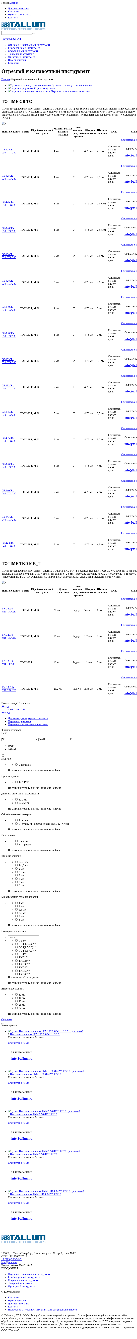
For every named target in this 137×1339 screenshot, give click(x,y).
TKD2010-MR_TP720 (8, 662)
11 (24, 709)
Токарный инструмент (21, 1283)
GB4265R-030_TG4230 (9, 230)
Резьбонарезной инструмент (24, 1277)
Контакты (13, 17)
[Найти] (33, 33)
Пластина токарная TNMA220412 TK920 (33, 1154)
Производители (17, 1300)
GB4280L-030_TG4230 (9, 256)
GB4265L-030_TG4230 (9, 203)
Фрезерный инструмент (21, 1286)
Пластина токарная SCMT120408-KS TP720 (35, 1034)
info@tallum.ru (22, 1058)
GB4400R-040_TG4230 (9, 492)
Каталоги (13, 11)
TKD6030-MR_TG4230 (9, 610)
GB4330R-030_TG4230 (9, 387)
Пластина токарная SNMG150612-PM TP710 (35, 1074)
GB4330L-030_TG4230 (9, 361)
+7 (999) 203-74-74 (11, 1259)
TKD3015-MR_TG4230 (9, 689)
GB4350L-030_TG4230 (9, 413)
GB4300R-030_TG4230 (9, 335)
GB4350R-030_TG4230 (9, 439)
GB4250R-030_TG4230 (9, 177)
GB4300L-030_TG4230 (9, 308)
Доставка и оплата (18, 8)
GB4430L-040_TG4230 (9, 518)
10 (20, 709)
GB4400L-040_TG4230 (9, 466)
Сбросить (6, 1019)
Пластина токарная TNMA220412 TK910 (33, 1114)
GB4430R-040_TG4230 (9, 544)
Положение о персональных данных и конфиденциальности (42, 1309)
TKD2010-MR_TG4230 (9, 636)
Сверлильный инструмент (23, 1280)
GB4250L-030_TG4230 (9, 151)
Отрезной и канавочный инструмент (29, 1274)
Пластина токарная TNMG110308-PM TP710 (35, 1194)
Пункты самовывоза (19, 14)
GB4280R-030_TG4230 (9, 282)
